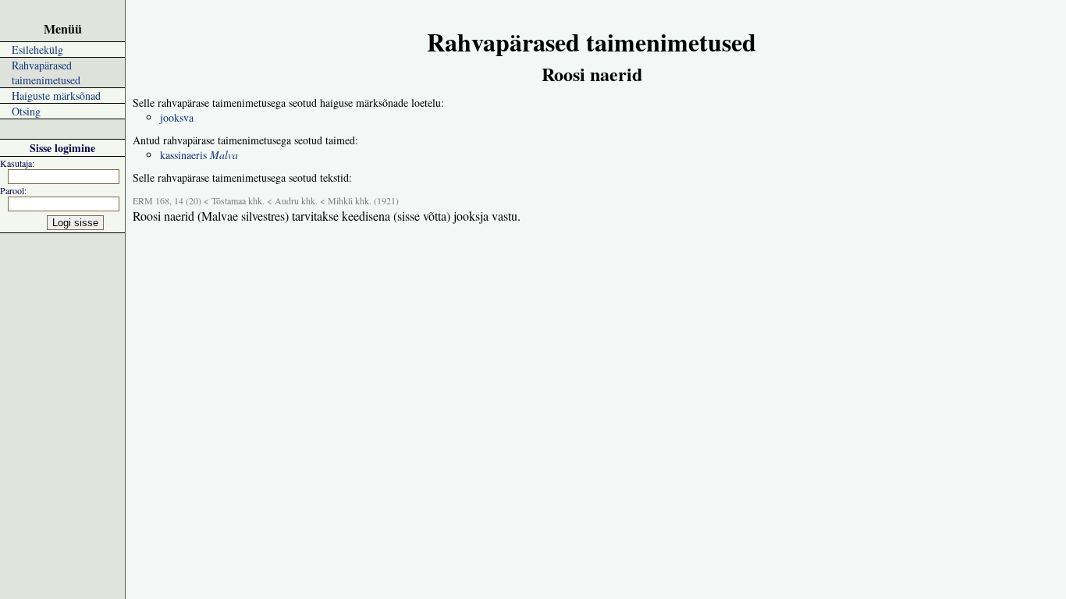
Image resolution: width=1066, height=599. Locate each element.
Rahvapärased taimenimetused (46, 72)
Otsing (26, 111)
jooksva (177, 117)
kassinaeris (199, 154)
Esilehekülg (37, 49)
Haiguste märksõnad (56, 95)
